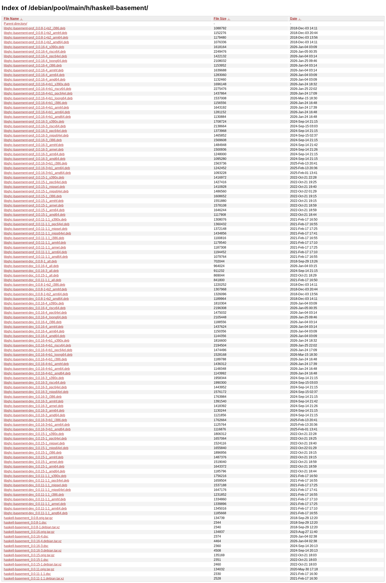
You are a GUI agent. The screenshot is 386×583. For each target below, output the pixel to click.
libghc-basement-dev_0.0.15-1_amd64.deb (34, 471)
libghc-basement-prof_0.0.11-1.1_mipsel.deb (35, 228)
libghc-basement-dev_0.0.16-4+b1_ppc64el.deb (38, 350)
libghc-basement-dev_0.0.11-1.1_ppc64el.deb (36, 480)
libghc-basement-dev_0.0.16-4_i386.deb (33, 322)
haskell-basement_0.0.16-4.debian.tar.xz (33, 541)
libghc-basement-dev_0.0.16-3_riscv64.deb (35, 382)
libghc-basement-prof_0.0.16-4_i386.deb (33, 65)
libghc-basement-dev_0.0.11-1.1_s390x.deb (35, 476)
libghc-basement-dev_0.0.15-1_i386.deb (33, 452)
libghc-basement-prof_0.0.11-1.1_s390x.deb (35, 219)
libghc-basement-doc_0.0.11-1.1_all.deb (32, 280)
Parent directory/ (15, 23)
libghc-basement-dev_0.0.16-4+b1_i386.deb (35, 359)
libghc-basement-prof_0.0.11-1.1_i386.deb (34, 238)
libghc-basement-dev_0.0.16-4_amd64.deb (34, 336)
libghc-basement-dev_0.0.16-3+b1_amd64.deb (37, 429)
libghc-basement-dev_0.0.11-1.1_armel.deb (35, 504)
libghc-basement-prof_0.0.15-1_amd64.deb (34, 214)
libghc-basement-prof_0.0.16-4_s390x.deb (34, 47)
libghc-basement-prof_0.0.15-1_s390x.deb (34, 177)
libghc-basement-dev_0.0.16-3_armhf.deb (33, 401)
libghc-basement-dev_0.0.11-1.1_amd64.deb (36, 513)
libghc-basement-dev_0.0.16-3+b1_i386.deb (35, 420)
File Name (11, 18)
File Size (220, 18)
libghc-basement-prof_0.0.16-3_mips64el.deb (36, 135)
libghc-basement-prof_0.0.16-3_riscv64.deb (35, 126)
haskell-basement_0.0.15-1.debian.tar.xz (33, 564)
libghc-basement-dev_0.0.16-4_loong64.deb (35, 317)
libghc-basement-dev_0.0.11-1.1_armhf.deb (35, 499)
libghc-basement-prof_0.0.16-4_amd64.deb (34, 79)
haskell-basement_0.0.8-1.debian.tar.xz (32, 527)
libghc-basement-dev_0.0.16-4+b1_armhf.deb (36, 364)
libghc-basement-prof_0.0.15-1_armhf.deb (34, 201)
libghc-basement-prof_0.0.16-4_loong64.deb (35, 61)
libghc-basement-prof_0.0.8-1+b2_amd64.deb (36, 42)
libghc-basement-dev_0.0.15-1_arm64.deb (34, 466)
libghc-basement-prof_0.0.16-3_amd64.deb (34, 158)
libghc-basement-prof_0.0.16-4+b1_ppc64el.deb (38, 93)
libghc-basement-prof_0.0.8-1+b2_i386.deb (34, 28)
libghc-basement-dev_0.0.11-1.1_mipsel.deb (35, 485)
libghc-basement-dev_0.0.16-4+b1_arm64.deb (37, 368)
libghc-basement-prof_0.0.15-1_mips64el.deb (36, 191)
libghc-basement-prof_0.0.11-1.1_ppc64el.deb (36, 224)
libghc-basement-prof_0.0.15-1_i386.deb (33, 196)
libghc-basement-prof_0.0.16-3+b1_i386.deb (35, 163)
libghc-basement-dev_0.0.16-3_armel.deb (33, 406)
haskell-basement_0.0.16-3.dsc (26, 546)
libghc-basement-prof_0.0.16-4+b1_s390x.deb (37, 84)
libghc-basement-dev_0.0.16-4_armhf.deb (33, 326)
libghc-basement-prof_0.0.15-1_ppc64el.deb (35, 182)
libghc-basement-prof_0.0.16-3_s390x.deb (34, 121)
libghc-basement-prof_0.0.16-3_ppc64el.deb (35, 131)
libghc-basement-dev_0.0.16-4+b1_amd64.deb (37, 373)
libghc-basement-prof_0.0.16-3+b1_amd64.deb (37, 173)
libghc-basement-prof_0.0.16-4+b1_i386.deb (35, 103)
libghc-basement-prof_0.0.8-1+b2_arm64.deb (36, 37)
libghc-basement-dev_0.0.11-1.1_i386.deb (34, 494)
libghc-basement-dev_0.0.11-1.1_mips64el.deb (37, 489)
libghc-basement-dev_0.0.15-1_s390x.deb (34, 434)
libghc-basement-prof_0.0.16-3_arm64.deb (34, 154)
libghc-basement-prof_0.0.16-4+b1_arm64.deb (37, 112)
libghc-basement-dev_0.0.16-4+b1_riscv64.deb (37, 345)
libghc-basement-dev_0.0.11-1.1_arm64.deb (35, 508)
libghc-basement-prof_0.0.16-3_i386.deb (33, 140)
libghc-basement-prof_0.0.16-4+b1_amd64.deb (37, 116)
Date (293, 18)
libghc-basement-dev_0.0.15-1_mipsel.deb (34, 443)
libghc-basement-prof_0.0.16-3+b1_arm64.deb (37, 168)
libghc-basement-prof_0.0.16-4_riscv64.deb (35, 51)
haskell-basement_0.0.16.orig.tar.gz (29, 532)
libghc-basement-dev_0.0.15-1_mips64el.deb (36, 448)
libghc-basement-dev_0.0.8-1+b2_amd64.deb (36, 298)
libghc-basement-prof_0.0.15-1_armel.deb (34, 205)
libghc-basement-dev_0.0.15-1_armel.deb (33, 462)
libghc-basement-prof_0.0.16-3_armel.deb (34, 149)
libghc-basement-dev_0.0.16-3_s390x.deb (34, 378)
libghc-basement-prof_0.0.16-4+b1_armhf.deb (36, 107)
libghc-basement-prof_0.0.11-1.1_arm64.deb (35, 252)
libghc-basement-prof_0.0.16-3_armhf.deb (34, 145)
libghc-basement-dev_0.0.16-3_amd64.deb (34, 415)
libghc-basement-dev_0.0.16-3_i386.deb (33, 396)
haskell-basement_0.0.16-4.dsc (26, 536)
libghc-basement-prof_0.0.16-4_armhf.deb (34, 70)
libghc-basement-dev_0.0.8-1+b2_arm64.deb (36, 294)
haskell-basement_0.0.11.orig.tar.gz (29, 569)
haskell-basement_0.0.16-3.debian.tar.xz (33, 550)
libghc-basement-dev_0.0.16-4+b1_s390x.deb (36, 340)
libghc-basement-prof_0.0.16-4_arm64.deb (34, 75)
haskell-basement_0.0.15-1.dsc (26, 559)
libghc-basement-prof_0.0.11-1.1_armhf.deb (35, 242)
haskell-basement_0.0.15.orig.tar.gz (29, 555)
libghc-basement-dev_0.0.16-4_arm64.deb (34, 331)
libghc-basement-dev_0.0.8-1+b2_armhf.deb (35, 289)
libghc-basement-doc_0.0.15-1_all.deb (31, 275)
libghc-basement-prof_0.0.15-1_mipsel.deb (34, 186)
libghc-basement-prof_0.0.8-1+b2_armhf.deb (35, 33)
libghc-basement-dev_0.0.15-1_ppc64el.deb (35, 438)
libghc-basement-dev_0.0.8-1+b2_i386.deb (34, 284)
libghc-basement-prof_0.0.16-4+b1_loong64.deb (38, 98)
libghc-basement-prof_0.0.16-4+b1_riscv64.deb (37, 88)
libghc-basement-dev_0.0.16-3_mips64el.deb (36, 392)
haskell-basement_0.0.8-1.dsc (25, 522)
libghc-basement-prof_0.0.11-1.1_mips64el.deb (37, 233)
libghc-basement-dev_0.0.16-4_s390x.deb (34, 303)
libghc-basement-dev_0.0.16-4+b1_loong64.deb (38, 354)
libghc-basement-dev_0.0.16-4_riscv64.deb (35, 308)
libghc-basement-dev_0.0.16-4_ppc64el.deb (35, 312)
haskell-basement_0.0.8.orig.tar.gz (28, 518)
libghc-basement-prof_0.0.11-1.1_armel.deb (35, 247)
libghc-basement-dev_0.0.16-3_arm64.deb (34, 410)
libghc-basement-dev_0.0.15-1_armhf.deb (33, 457)
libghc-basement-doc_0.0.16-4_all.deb (31, 266)
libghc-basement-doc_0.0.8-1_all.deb (30, 261)
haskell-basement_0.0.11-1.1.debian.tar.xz (34, 578)
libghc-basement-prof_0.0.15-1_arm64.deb (34, 210)
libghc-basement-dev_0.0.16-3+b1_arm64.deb (37, 424)
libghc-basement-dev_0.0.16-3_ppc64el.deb (35, 387)
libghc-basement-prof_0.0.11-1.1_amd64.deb (36, 256)
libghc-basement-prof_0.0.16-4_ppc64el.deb (35, 56)
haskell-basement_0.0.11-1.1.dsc (27, 574)
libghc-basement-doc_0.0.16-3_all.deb (31, 270)
